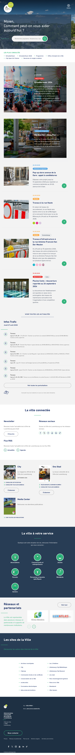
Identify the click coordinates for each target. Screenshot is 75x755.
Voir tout (64, 605)
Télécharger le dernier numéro (51, 484)
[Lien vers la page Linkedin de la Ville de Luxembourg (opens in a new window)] (56, 432)
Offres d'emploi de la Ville (55, 56)
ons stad (52, 675)
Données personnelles (47, 738)
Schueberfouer (10, 56)
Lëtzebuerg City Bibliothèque (58, 667)
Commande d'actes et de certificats (32, 675)
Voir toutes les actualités (37, 314)
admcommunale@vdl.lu (33, 708)
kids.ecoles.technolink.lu (28, 690)
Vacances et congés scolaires (32, 58)
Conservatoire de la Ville (28, 678)
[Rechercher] (44, 38)
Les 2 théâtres (53, 663)
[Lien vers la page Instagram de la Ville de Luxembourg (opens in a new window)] (48, 432)
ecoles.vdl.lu (24, 682)
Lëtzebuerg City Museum (57, 671)
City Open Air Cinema (12, 58)
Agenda (23, 450)
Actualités (11, 450)
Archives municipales (27, 663)
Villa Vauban (53, 690)
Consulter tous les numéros (15, 484)
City (22, 667)
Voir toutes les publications (15, 517)
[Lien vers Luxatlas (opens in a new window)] (61, 616)
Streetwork (52, 686)
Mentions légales (35, 738)
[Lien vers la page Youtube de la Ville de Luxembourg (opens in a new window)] (52, 432)
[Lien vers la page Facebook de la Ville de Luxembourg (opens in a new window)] (40, 432)
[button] (29, 626)
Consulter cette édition (13, 482)
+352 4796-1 (29, 705)
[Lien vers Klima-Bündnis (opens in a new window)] (37, 616)
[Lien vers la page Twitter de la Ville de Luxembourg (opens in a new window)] (44, 432)
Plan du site (26, 738)
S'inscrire (11, 434)
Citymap (23, 671)
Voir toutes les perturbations (37, 385)
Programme (39, 56)
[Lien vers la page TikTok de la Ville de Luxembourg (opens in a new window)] (59, 432)
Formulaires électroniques (29, 686)
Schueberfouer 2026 (25, 56)
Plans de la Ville (54, 682)
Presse (5, 738)
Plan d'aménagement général (58, 678)
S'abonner (11, 490)
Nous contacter (13, 733)
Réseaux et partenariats (15, 738)
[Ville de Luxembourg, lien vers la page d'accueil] (9, 12)
